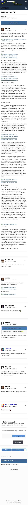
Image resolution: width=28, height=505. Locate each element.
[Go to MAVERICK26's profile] (2, 261)
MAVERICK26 (9, 260)
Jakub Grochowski (5, 40)
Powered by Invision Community (14, 502)
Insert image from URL (19, 436)
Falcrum (4, 16)
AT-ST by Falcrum (21, 39)
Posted (10, 30)
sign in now (8, 425)
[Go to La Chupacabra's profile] (2, 306)
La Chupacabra (9, 305)
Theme (8, 500)
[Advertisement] (14, 484)
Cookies (20, 500)
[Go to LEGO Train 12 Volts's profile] (2, 405)
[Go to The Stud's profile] (2, 349)
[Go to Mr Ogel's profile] (2, 323)
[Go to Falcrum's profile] (2, 29)
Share (7, 449)
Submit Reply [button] (18, 442)
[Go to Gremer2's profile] (2, 367)
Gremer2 (8, 367)
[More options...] (25, 29)
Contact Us (14, 500)
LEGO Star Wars (12, 18)
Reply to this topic (14, 23)
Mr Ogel (7, 322)
